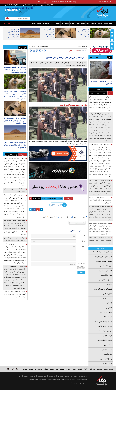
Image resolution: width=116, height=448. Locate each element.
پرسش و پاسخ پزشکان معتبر (102, 252)
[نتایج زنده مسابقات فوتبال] (112, 47)
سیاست (100, 23)
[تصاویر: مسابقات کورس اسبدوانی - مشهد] (101, 70)
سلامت (39, 23)
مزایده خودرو (107, 335)
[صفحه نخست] (112, 32)
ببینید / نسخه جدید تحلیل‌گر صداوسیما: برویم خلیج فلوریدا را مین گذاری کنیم (100, 200)
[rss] (13, 23)
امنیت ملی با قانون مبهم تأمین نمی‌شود (14, 233)
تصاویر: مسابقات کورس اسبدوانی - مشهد (103, 82)
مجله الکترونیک (16, 5)
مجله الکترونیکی (42, 376)
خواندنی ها (46, 23)
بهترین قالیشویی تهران (104, 340)
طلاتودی (109, 307)
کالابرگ (109, 303)
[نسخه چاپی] (31, 50)
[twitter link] (8, 369)
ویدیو (33, 23)
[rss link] (16, 369)
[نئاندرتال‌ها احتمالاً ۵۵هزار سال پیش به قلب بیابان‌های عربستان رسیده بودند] (15, 132)
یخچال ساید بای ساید (104, 261)
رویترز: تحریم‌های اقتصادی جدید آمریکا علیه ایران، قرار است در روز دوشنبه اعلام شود (14, 294)
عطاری (109, 284)
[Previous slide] (97, 57)
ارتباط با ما (74, 376)
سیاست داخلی (74, 50)
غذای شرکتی (107, 293)
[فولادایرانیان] (58, 153)
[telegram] (9, 23)
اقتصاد (83, 23)
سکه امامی (108, 345)
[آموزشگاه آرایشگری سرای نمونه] (58, 187)
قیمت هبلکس (107, 317)
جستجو (26, 376)
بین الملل (93, 23)
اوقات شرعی (26, 5)
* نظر (83, 246)
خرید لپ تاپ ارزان (105, 270)
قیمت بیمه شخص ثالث (103, 321)
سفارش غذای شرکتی (105, 326)
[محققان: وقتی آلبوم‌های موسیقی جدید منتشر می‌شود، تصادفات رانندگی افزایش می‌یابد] (15, 57)
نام (84, 235)
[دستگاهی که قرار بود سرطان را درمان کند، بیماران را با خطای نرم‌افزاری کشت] (15, 108)
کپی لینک (69, 198)
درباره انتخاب (83, 376)
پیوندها (41, 5)
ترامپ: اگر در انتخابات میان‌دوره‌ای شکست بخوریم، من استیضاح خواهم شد (100, 240)
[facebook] (34, 209)
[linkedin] (41, 209)
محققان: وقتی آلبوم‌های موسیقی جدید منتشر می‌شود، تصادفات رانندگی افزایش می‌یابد (15, 69)
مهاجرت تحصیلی (106, 312)
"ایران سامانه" (73, 383)
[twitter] (5, 23)
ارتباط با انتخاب (49, 5)
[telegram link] (12, 369)
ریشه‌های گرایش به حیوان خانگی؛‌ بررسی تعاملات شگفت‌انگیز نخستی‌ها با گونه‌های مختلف (83, 37)
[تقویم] (112, 43)
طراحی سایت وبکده (105, 331)
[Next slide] (91, 57)
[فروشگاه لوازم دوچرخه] (58, 170)
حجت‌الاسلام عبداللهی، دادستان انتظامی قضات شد (14, 190)
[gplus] (38, 209)
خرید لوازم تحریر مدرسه (103, 256)
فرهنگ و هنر (65, 23)
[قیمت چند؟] (112, 36)
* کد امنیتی (81, 263)
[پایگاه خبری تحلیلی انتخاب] (103, 13)
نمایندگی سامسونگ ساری (103, 289)
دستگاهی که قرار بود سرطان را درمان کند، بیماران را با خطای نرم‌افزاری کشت (48, 35)
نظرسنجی (8, 5)
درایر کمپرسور (107, 298)
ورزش (52, 23)
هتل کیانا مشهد (106, 275)
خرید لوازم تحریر (106, 266)
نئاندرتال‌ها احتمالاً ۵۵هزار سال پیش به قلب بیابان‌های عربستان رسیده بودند (13, 35)
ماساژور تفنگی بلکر (105, 279)
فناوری (72, 23)
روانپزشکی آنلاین (106, 358)
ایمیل (83, 241)
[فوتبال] (112, 39)
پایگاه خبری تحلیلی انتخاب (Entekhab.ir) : (73, 105)
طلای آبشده (108, 354)
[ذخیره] (37, 50)
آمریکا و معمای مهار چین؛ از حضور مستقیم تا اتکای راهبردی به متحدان (14, 239)
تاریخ (87, 23)
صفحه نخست (108, 23)
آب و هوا (34, 5)
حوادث (58, 23)
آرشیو (19, 376)
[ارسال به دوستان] (34, 50)
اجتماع (78, 23)
